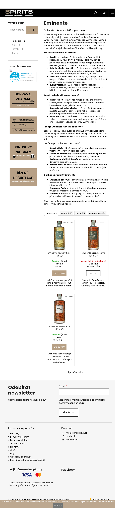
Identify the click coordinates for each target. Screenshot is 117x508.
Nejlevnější (66, 213)
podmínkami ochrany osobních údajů (82, 401)
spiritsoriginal (72, 439)
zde (112, 501)
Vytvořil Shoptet (101, 499)
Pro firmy (14, 446)
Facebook (70, 436)
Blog (12, 453)
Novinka (17, 48)
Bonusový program (19, 436)
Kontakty (14, 433)
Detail (93, 273)
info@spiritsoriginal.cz (76, 432)
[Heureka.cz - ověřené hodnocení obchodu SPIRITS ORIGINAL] (23, 77)
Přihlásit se (68, 412)
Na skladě (18, 40)
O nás (13, 450)
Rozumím (58, 505)
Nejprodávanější (97, 213)
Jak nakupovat (17, 443)
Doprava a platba (19, 440)
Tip (15, 53)
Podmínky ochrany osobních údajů (27, 460)
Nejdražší (80, 213)
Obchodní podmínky (20, 456)
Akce (16, 44)
